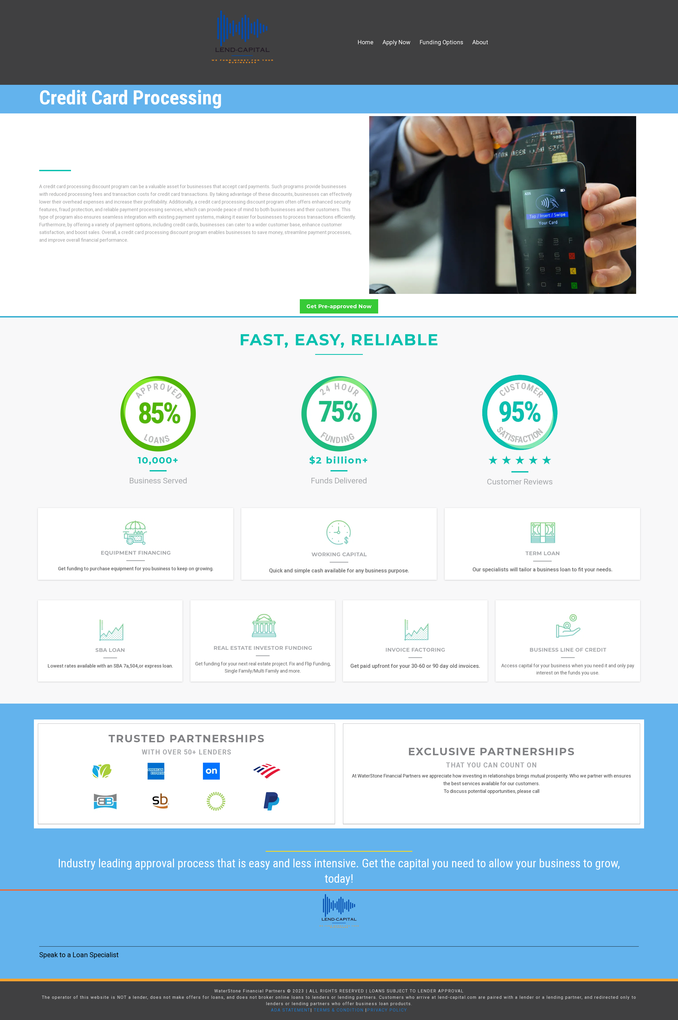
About (480, 42)
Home (365, 42)
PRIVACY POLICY (387, 1010)
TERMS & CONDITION (339, 1010)
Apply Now (396, 42)
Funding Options (441, 42)
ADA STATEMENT (290, 1010)
